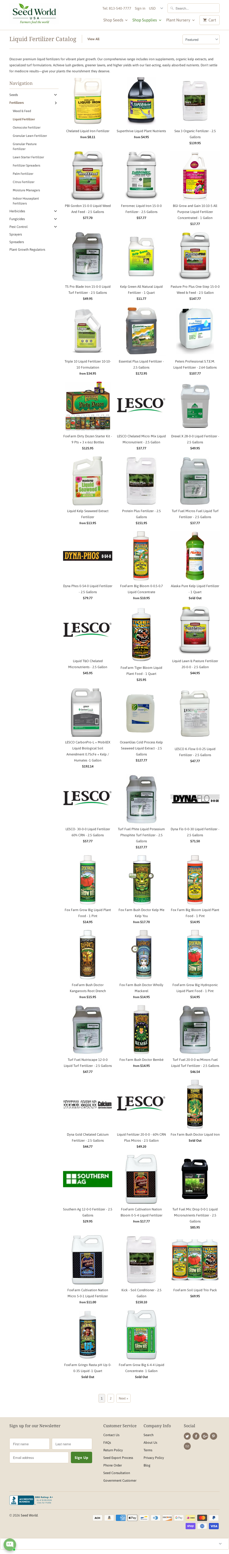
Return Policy (113, 1450)
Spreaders (16, 242)
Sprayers (15, 234)
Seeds (13, 95)
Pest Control (18, 227)
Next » (123, 1398)
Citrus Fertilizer (23, 182)
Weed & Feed (22, 111)
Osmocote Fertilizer (26, 127)
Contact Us (111, 1435)
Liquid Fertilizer (24, 119)
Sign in (140, 8)
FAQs (107, 1442)
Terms (148, 1450)
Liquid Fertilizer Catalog (42, 39)
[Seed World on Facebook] (196, 1436)
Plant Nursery (178, 20)
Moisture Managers (26, 190)
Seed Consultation (116, 1473)
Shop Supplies (145, 20)
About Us (150, 1442)
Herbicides (17, 211)
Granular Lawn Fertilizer (30, 136)
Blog (147, 1465)
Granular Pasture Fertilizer (25, 146)
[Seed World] (34, 15)
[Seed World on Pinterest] (213, 1436)
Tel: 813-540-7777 (116, 8)
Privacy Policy (154, 1458)
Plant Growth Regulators (27, 249)
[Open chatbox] (10, 1544)
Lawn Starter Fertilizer (28, 157)
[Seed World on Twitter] (187, 1436)
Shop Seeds (113, 20)
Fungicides (17, 219)
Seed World (29, 1515)
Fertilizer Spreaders (26, 165)
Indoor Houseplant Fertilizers (26, 201)
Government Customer (119, 1480)
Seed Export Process (118, 1458)
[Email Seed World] (187, 1446)
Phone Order (112, 1465)
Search (148, 1435)
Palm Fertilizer (23, 173)
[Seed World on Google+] (204, 1436)
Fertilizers (16, 102)
